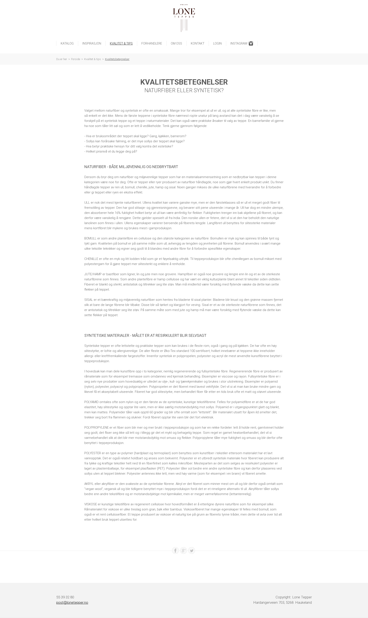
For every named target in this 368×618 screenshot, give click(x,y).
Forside (75, 59)
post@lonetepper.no (72, 602)
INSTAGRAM (238, 43)
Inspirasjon (91, 43)
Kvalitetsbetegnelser (117, 59)
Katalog (67, 43)
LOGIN (217, 43)
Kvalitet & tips (121, 43)
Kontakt (197, 43)
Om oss (176, 43)
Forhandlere (151, 43)
